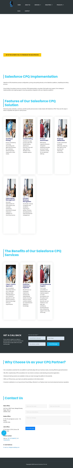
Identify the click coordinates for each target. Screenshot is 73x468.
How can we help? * (33, 334)
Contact (27, 11)
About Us (27, 4)
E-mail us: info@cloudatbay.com (11, 447)
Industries (48, 4)
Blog (19, 11)
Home (19, 4)
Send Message (53, 344)
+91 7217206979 (11, 438)
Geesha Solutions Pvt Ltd (40, 464)
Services (37, 4)
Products (60, 4)
